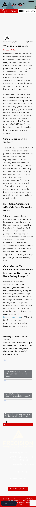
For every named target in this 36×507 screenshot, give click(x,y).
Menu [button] (31, 5)
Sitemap (29, 502)
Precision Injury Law (12, 317)
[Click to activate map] (14, 424)
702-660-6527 (21, 472)
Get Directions (18, 489)
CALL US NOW (11, 11)
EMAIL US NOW (29, 11)
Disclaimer (20, 502)
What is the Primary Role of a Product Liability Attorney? (17, 415)
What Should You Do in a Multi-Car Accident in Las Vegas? (16, 374)
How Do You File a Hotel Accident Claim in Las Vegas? (17, 395)
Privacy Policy (18, 504)
